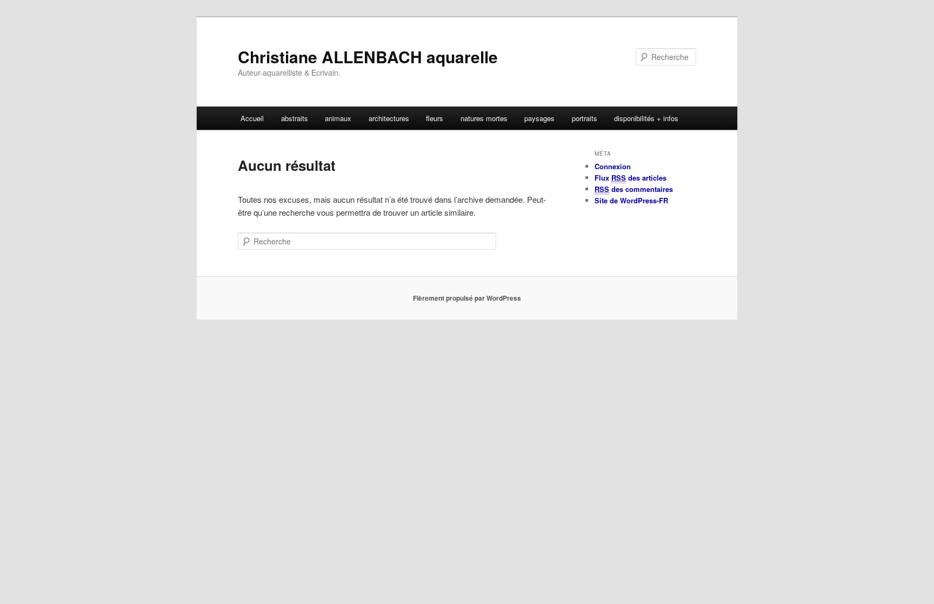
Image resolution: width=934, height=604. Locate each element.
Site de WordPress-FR (631, 200)
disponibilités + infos (646, 118)
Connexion (613, 166)
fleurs (434, 118)
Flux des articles (630, 177)
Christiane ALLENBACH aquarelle (368, 56)
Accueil (252, 118)
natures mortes (484, 118)
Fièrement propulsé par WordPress (467, 298)
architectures (389, 118)
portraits (584, 118)
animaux (338, 118)
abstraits (294, 118)
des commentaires (634, 189)
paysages (539, 118)
